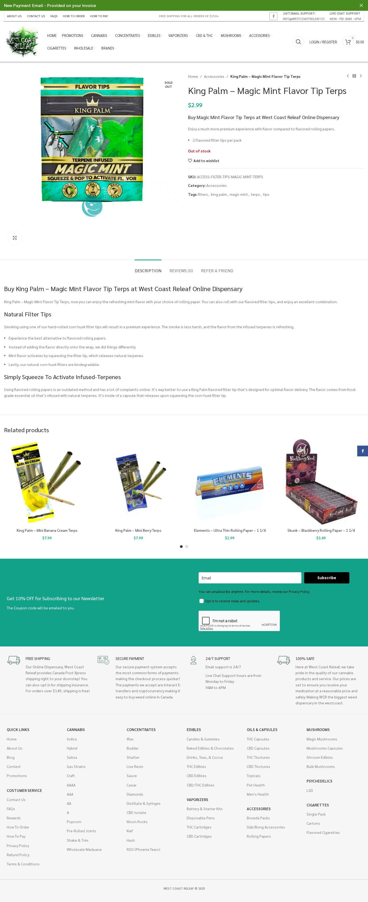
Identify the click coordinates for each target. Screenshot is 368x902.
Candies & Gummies (203, 738)
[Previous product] (348, 76)
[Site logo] (23, 41)
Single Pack (316, 814)
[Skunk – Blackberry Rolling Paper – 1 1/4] (321, 482)
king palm (219, 194)
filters (203, 194)
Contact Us (16, 799)
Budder (133, 748)
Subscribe (326, 577)
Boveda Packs (258, 817)
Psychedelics (319, 780)
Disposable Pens (201, 817)
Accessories (214, 76)
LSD (310, 790)
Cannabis (76, 729)
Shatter (133, 757)
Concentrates (141, 729)
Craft (71, 775)
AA (69, 803)
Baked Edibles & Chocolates (210, 748)
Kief (130, 830)
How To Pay (16, 836)
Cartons (313, 823)
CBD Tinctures (258, 766)
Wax (130, 738)
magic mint (239, 194)
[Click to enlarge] (15, 238)
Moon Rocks (137, 821)
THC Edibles (196, 766)
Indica (72, 738)
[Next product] (360, 76)
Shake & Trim (77, 840)
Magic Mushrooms (322, 738)
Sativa (72, 757)
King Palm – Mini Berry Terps (138, 530)
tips (266, 194)
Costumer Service (24, 790)
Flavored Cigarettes (323, 832)
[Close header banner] (361, 5)
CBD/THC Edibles (200, 784)
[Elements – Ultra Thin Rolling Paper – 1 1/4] (230, 482)
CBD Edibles (196, 775)
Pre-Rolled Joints (81, 830)
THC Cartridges (199, 826)
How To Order (18, 826)
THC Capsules (258, 738)
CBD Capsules (258, 748)
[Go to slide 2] (186, 546)
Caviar (132, 784)
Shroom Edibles (320, 757)
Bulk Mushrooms (321, 766)
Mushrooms (318, 729)
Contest (14, 766)
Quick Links (18, 729)
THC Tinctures (258, 757)
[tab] (148, 268)
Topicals (254, 775)
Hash (131, 840)
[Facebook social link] (273, 16)
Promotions (17, 775)
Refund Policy (18, 854)
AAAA (71, 784)
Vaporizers (197, 799)
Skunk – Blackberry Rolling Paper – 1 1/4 (321, 530)
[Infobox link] (303, 16)
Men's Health (258, 794)
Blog (11, 757)
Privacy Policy (18, 845)
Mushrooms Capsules (325, 748)
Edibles (194, 729)
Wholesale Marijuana (84, 849)
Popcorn (74, 821)
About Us (14, 748)
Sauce (132, 775)
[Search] (298, 41)
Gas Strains (76, 766)
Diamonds (135, 794)
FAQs (11, 808)
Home (193, 76)
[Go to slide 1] (181, 546)
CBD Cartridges (199, 836)
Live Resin (135, 766)
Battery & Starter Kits (205, 808)
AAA (70, 794)
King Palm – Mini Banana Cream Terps (47, 530)
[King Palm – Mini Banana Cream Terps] (47, 482)
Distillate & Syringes (144, 803)
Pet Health (256, 784)
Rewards (14, 817)
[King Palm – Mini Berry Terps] (138, 482)
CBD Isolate (136, 812)
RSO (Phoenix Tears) (143, 849)
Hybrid (72, 748)
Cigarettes (318, 804)
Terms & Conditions (23, 863)
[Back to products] (354, 76)
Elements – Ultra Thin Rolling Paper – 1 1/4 (230, 530)
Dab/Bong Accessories (266, 826)
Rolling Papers (259, 836)
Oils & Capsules (262, 729)
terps (255, 194)
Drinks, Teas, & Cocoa (205, 757)
